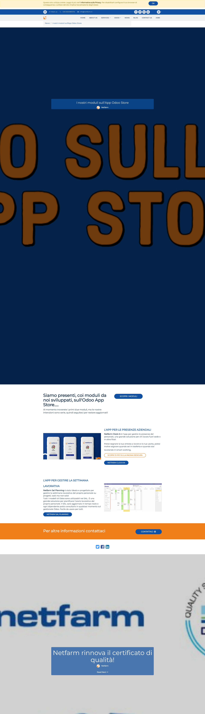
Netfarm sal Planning (58, 514)
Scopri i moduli (128, 396)
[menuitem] (83, 17)
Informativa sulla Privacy (91, 2)
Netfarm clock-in (116, 463)
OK (153, 3)
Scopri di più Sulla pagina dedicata (125, 455)
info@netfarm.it (86, 12)
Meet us (54, 12)
